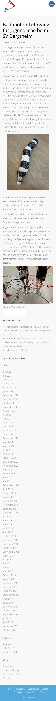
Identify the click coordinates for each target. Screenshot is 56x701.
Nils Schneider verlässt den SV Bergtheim (23, 338)
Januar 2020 (8, 496)
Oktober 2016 (9, 610)
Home (9, 689)
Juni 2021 (7, 477)
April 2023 (8, 454)
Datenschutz (33, 689)
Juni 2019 (7, 520)
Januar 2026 (8, 391)
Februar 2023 (9, 457)
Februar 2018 (9, 575)
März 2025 (8, 426)
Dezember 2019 (10, 500)
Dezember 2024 (10, 438)
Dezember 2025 (10, 395)
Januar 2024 (8, 446)
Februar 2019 (9, 536)
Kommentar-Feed (11, 674)
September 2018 (11, 551)
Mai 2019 (7, 524)
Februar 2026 (9, 387)
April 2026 (8, 383)
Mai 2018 (7, 567)
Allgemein (7, 644)
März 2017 (8, 598)
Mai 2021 (7, 481)
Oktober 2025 (9, 403)
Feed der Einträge (11, 670)
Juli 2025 (7, 414)
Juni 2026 (7, 375)
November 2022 (10, 465)
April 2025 (8, 422)
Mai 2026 (7, 379)
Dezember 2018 (10, 540)
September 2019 (11, 512)
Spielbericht (9, 648)
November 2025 (10, 399)
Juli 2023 (7, 450)
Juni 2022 (7, 469)
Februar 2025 (9, 430)
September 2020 (11, 485)
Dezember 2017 (10, 583)
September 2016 (11, 614)
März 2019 (8, 532)
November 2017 (10, 587)
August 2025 (9, 410)
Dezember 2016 (10, 606)
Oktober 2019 (9, 508)
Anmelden (8, 666)
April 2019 (8, 528)
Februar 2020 (9, 493)
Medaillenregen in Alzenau (15, 350)
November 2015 (10, 626)
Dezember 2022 (10, 461)
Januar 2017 (8, 602)
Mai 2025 (7, 418)
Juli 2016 (7, 618)
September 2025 (11, 406)
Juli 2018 (7, 559)
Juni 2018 (7, 563)
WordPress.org (10, 678)
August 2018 (9, 555)
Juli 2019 (7, 516)
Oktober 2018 (9, 547)
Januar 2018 (8, 579)
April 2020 (8, 489)
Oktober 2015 (9, 630)
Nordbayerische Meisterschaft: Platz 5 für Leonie (26, 326)
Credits (45, 689)
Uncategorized (10, 652)
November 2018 (10, 544)
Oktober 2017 (9, 590)
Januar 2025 (8, 434)
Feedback (18, 692)
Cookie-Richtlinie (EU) (34, 692)
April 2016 (8, 622)
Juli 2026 (7, 371)
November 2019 (10, 504)
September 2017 (11, 594)
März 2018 (8, 571)
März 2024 (8, 442)
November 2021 (10, 473)
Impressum (20, 689)
